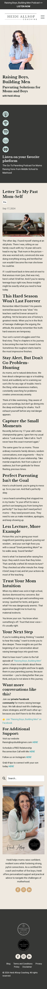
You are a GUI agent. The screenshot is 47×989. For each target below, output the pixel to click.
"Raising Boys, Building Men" (27, 660)
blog (4, 202)
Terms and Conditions (22, 964)
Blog (8, 964)
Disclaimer (27, 967)
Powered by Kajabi (23, 983)
